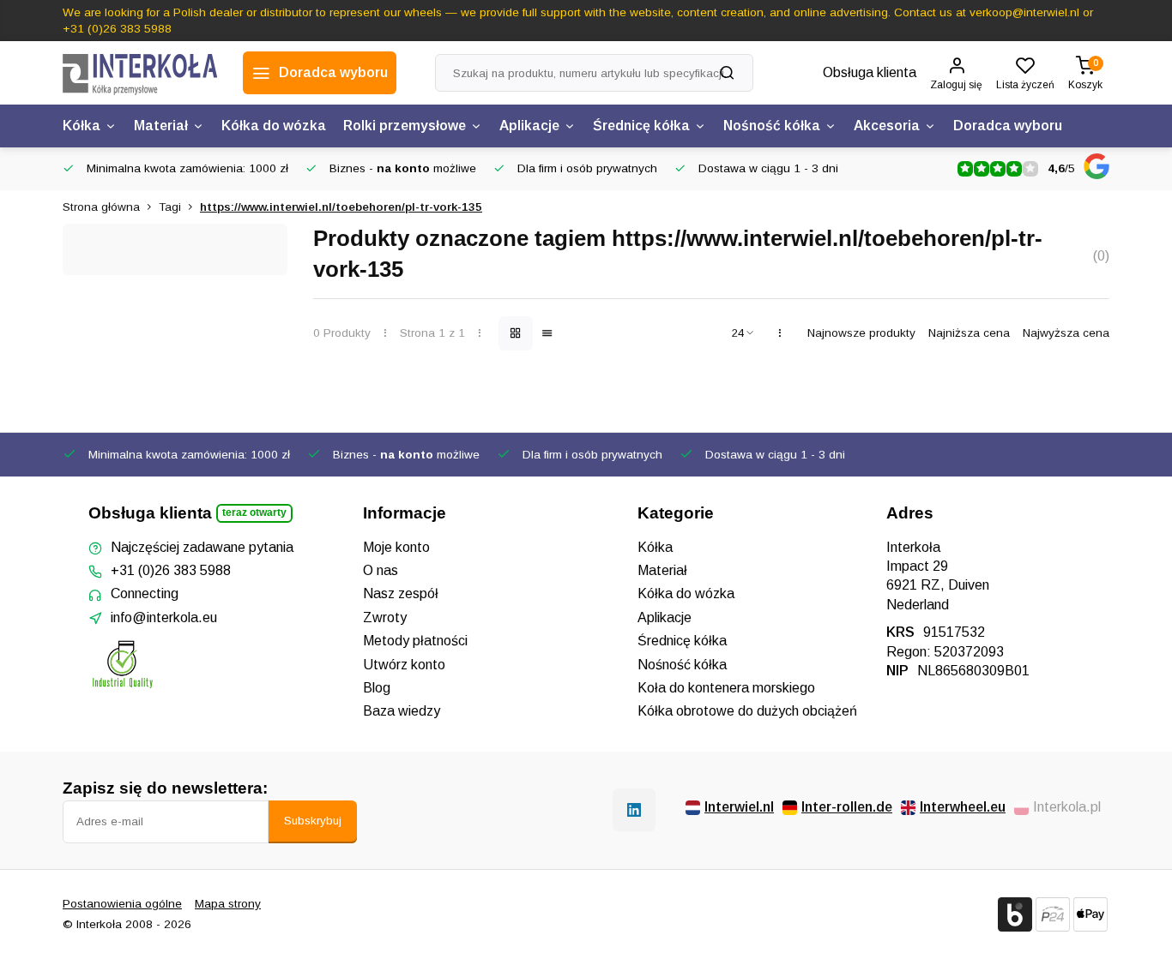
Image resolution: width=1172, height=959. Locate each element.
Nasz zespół (400, 593)
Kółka (81, 125)
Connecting (144, 593)
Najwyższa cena (1066, 333)
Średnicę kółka (641, 125)
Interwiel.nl (739, 807)
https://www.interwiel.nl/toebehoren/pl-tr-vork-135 (341, 207)
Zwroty (385, 617)
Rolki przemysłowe (404, 125)
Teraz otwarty (254, 512)
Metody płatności (415, 640)
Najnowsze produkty (861, 333)
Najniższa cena (969, 333)
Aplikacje (529, 125)
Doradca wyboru (1007, 125)
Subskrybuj (312, 820)
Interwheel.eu (963, 807)
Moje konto (396, 547)
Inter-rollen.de (846, 807)
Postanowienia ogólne (122, 903)
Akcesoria (887, 125)
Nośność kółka (771, 125)
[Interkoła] (140, 73)
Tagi (170, 207)
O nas (380, 570)
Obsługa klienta (869, 72)
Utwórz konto (404, 664)
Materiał (161, 125)
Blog (376, 687)
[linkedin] (634, 809)
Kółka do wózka (273, 125)
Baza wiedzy (401, 711)
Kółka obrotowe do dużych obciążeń (747, 711)
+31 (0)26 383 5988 (171, 570)
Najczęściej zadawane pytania (202, 547)
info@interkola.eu (164, 617)
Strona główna (101, 207)
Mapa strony (228, 903)
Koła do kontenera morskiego (726, 687)
